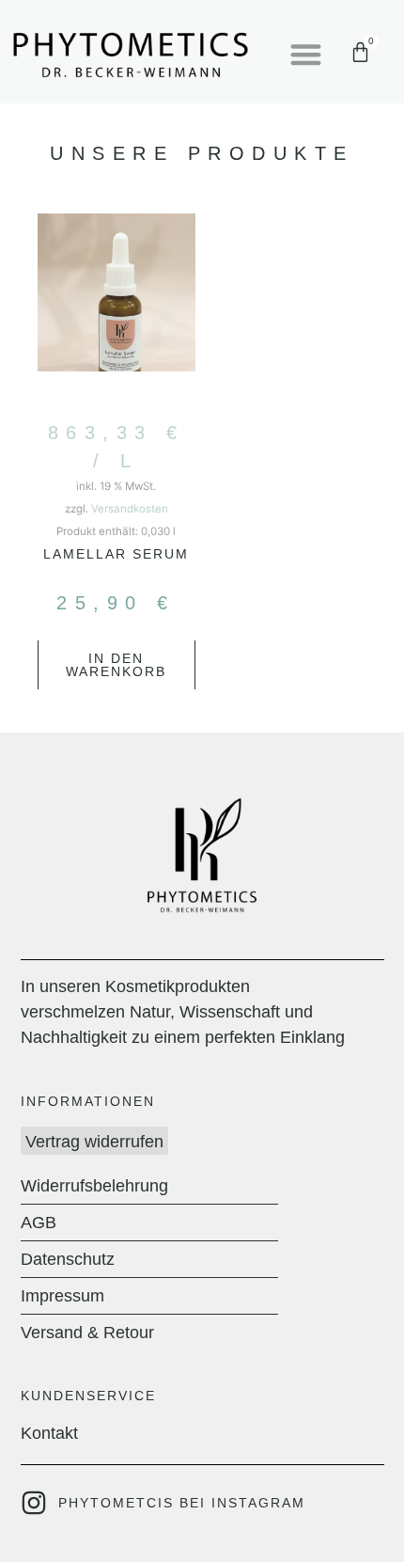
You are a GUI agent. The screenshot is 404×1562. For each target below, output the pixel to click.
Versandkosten (129, 508)
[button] (306, 54)
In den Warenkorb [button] (116, 665)
